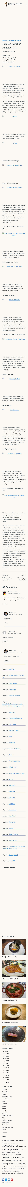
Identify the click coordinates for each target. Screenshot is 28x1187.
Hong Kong (5, 1099)
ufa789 (11, 779)
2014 (7, 1070)
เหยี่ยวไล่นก (12, 797)
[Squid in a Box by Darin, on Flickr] (14, 416)
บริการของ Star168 (14, 761)
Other (3, 1118)
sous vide (10, 1168)
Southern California (15, 40)
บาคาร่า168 (12, 816)
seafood (4, 1168)
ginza (3, 1149)
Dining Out (5, 40)
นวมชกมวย (12, 669)
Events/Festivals (7, 1096)
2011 (7, 1077)
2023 (7, 1051)
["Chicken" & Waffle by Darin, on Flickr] (14, 306)
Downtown (7, 1146)
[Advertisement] (14, 24)
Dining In (4, 1089)
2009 (7, 1082)
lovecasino (12, 742)
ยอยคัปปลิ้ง (12, 804)
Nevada (4, 1111)
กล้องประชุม (12, 689)
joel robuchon (21, 1149)
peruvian (15, 1163)
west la (17, 1173)
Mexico (4, 1108)
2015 (7, 1068)
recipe (10, 1166)
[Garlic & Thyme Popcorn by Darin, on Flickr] (14, 194)
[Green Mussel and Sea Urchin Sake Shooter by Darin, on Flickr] (14, 240)
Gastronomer (12, 592)
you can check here (14, 749)
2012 (7, 1075)
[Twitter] (6, 1179)
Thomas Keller (8, 1171)
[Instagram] (9, 1179)
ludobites (13, 1152)
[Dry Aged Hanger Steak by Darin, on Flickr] (14, 460)
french (15, 1146)
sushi (23, 1168)
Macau (4, 1106)
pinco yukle (12, 785)
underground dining (16, 1171)
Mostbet (11, 755)
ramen (7, 1166)
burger (23, 1140)
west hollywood (11, 1173)
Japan (3, 1101)
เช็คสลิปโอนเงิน (13, 834)
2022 (7, 1054)
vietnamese (5, 1173)
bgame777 (12, 712)
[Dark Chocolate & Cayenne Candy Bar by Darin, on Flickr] (14, 501)
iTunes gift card (13, 855)
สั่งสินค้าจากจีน (13, 767)
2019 (7, 1058)
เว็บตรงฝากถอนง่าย (14, 695)
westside (21, 1173)
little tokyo (8, 1152)
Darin (5, 51)
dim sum (16, 1143)
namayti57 (12, 861)
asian (11, 1140)
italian (7, 1149)
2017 (7, 1063)
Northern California (7, 1115)
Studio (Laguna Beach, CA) (21, 578)
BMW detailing (13, 683)
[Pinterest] (12, 1179)
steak (19, 1168)
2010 (7, 1080)
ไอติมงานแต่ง (12, 840)
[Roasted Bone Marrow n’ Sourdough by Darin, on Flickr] (14, 346)
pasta (11, 1164)
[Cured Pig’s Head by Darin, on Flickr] (14, 385)
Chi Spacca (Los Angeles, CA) (7, 578)
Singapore (5, 1125)
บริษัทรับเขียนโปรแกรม (15, 718)
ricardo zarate (15, 1166)
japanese (14, 1149)
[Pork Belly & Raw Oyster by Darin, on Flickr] (14, 273)
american (6, 1140)
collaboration (11, 1143)
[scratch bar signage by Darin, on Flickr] (14, 73)
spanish (14, 1168)
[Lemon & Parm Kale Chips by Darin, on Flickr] (14, 172)
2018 (7, 1061)
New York (4, 1113)
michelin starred (10, 1157)
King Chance (12, 724)
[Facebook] (3, 1179)
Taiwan (4, 1129)
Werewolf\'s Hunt (14, 730)
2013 (7, 1072)
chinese (5, 1143)
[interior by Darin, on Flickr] (14, 123)
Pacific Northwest (7, 1120)
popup (3, 1166)
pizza (19, 1163)
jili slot (10, 736)
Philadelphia (5, 1122)
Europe (4, 1094)
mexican (18, 1154)
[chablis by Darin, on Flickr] (14, 149)
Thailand (4, 1132)
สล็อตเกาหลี (12, 822)
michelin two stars (15, 1161)
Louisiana (4, 1103)
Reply (5, 604)
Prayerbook (12, 791)
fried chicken (22, 1146)
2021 (7, 1056)
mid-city (5, 1163)
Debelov (11, 828)
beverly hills (17, 1140)
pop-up (23, 1163)
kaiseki (3, 1152)
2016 (7, 1065)
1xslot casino (12, 810)
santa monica (22, 1166)
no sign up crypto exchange (17, 773)
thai (2, 1171)
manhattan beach (11, 1154)
